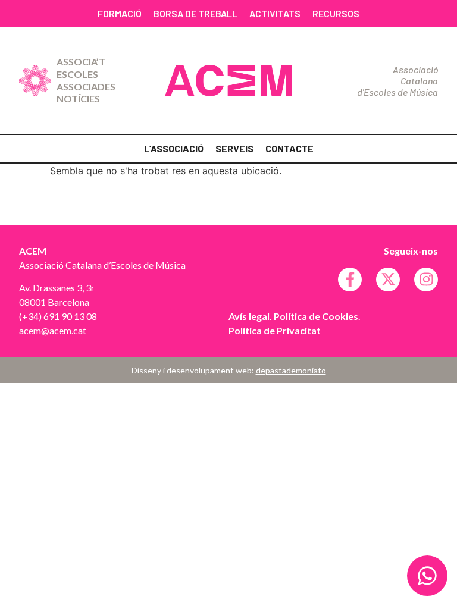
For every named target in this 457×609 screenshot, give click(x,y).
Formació (120, 13)
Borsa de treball (195, 13)
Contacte (289, 148)
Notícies (78, 98)
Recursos (335, 13)
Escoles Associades (86, 80)
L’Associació (174, 148)
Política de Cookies (316, 316)
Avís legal (249, 316)
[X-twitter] (388, 279)
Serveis (234, 148)
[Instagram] (426, 279)
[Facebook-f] (350, 279)
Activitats (275, 13)
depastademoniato (291, 370)
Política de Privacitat (274, 330)
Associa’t (81, 61)
